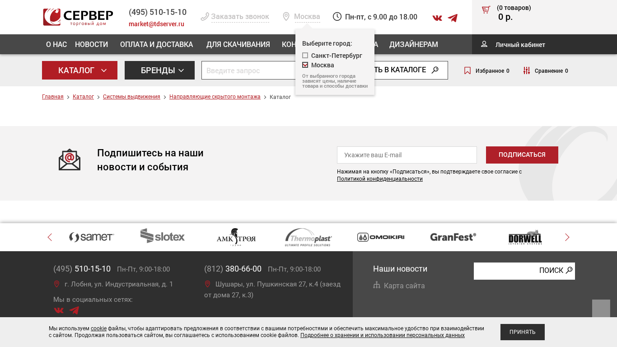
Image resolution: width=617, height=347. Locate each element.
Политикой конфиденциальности (380, 179)
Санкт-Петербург (336, 55)
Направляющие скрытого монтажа (215, 97)
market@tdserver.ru (156, 23)
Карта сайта (404, 285)
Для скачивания (238, 44)
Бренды (159, 70)
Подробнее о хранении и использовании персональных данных (382, 335)
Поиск (551, 270)
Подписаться (522, 154)
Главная (53, 97)
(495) (82, 268)
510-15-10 (158, 11)
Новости (91, 44)
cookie (99, 328)
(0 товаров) (514, 13)
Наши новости (400, 268)
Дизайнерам (413, 44)
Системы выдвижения (131, 97)
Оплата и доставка (156, 44)
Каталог (77, 70)
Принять (522, 332)
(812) (233, 268)
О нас (56, 44)
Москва (322, 65)
